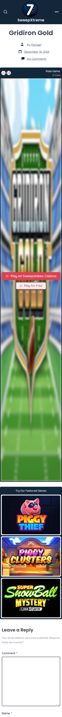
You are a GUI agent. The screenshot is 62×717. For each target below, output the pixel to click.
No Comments (36, 58)
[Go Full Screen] (9, 73)
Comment (9, 653)
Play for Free (33, 286)
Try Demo (31, 515)
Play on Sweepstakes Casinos (33, 276)
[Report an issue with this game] (3, 73)
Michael (36, 44)
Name (7, 713)
